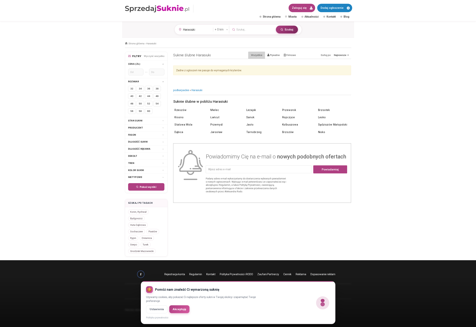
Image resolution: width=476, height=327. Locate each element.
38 (157, 88)
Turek (146, 244)
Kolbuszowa (290, 124)
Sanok (250, 117)
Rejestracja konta (174, 274)
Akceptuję (179, 309)
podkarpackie (181, 90)
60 (148, 111)
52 (148, 103)
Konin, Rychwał (138, 211)
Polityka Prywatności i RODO (236, 274)
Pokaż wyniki (148, 186)
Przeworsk (289, 110)
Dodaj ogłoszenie (332, 8)
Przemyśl (216, 124)
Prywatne (274, 55)
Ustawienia (157, 309)
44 (148, 96)
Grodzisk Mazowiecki (142, 251)
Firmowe (291, 55)
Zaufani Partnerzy (268, 274)
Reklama (301, 274)
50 (140, 103)
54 (157, 103)
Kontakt (331, 16)
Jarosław (216, 132)
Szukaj (289, 29)
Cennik (287, 274)
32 (131, 88)
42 (140, 96)
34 (140, 88)
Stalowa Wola (183, 124)
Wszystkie (256, 55)
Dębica (179, 132)
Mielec (214, 110)
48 (131, 103)
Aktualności (311, 16)
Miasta (292, 16)
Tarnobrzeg (254, 132)
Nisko (321, 132)
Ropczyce (288, 117)
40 (131, 96)
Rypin (133, 238)
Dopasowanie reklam (322, 274)
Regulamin (195, 274)
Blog (346, 16)
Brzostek (324, 110)
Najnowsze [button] (340, 55)
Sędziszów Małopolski (332, 124)
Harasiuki (197, 90)
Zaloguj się (299, 8)
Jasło (250, 124)
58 (140, 111)
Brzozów (288, 132)
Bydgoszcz (136, 218)
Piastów (153, 231)
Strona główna (272, 16)
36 (148, 88)
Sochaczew (136, 231)
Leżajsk (251, 110)
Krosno (179, 117)
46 (157, 96)
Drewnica (147, 238)
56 (131, 111)
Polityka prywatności (157, 317)
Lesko (322, 117)
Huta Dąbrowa (138, 225)
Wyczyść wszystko (154, 56)
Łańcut (215, 117)
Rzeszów (181, 110)
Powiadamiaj (330, 169)
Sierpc (133, 244)
